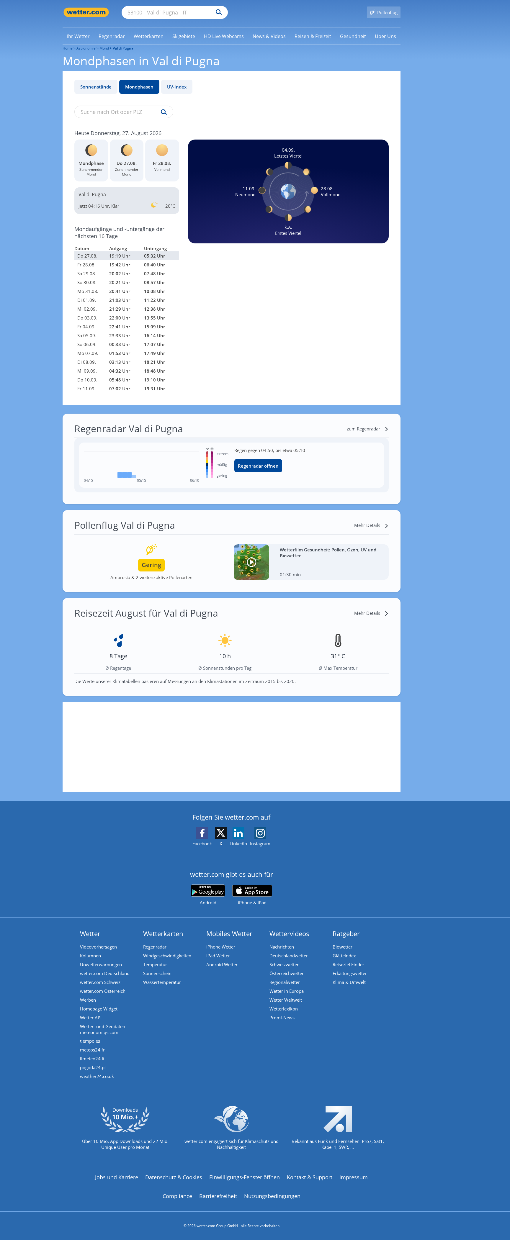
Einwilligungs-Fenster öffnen (244, 1177)
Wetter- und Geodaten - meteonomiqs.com (104, 1029)
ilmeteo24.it (92, 1059)
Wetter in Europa (286, 991)
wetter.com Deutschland (105, 973)
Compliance (177, 1196)
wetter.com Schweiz (100, 982)
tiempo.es (90, 1041)
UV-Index (177, 87)
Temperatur (155, 964)
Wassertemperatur (162, 982)
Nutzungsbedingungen (272, 1196)
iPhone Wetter (220, 947)
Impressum (353, 1177)
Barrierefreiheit (218, 1196)
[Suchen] (217, 12)
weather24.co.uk (97, 1076)
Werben (88, 1000)
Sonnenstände (96, 87)
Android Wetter (222, 964)
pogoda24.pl (93, 1067)
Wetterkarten (163, 933)
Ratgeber (346, 933)
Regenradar (154, 947)
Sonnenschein (157, 973)
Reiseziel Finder (348, 964)
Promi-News (282, 1017)
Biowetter (342, 947)
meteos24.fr (92, 1050)
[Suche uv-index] (162, 112)
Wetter (90, 933)
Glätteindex (344, 956)
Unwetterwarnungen (101, 964)
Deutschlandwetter (288, 956)
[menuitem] (78, 36)
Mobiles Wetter (229, 933)
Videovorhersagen (98, 947)
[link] (78, 36)
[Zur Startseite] (86, 12)
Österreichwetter (286, 973)
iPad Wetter (218, 956)
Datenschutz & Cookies (173, 1177)
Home (68, 48)
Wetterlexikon (283, 1009)
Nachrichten (281, 947)
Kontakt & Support (309, 1177)
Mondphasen (139, 87)
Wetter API (91, 1017)
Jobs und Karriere (116, 1177)
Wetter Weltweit (285, 1000)
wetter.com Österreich (102, 991)
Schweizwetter (284, 964)
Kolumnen (90, 956)
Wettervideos (289, 933)
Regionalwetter (284, 982)
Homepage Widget (98, 1009)
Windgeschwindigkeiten (167, 956)
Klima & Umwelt (349, 982)
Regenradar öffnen (258, 466)
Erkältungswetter (350, 973)
